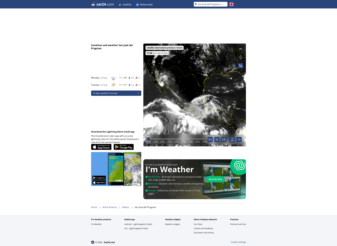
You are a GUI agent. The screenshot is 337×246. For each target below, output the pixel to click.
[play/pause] (217, 139)
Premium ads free (238, 224)
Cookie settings (238, 242)
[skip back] (210, 139)
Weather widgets (172, 224)
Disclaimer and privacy (204, 232)
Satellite (126, 4)
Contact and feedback (203, 228)
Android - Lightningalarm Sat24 (138, 224)
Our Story (198, 224)
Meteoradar (146, 4)
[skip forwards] (223, 139)
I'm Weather (96, 224)
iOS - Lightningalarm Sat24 (136, 228)
